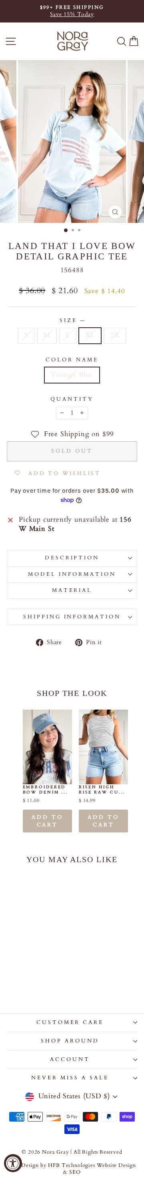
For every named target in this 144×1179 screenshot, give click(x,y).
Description (72, 557)
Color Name (72, 359)
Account (70, 1059)
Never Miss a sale (70, 1077)
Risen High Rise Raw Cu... (102, 789)
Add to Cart (47, 821)
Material (72, 590)
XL (90, 335)
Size (72, 320)
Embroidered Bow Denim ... (45, 789)
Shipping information (72, 616)
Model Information (72, 574)
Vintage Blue (72, 374)
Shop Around (70, 1040)
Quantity (72, 399)
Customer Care (70, 1022)
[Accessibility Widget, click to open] (13, 1163)
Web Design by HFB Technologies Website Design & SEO (72, 1169)
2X (115, 335)
